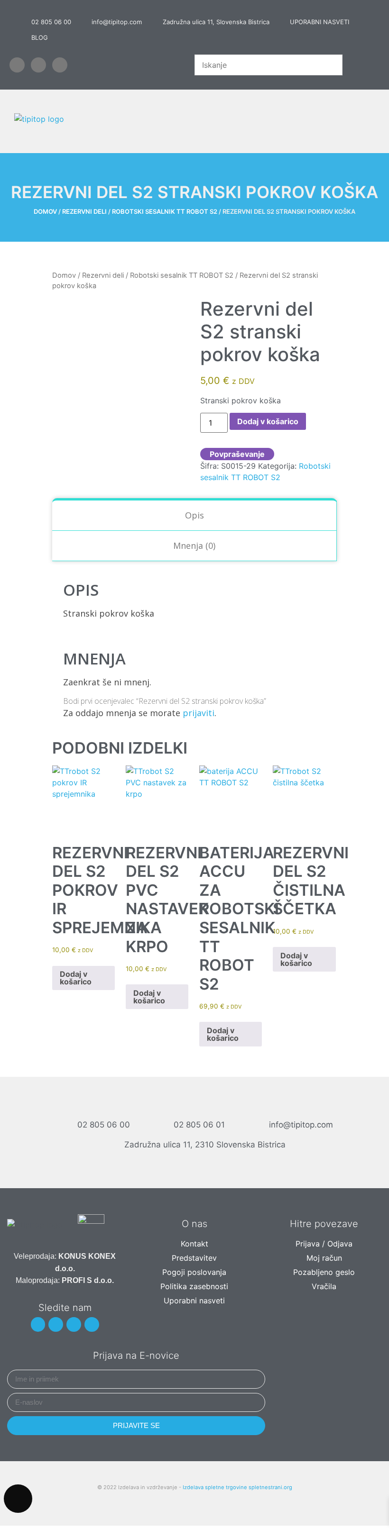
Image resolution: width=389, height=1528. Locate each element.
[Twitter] (38, 65)
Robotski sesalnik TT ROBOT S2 (164, 211)
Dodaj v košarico (267, 421)
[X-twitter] (55, 1324)
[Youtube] (59, 65)
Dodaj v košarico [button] (76, 977)
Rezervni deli (84, 211)
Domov (45, 211)
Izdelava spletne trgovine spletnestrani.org (237, 1487)
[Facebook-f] (17, 65)
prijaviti (198, 713)
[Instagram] (73, 1324)
